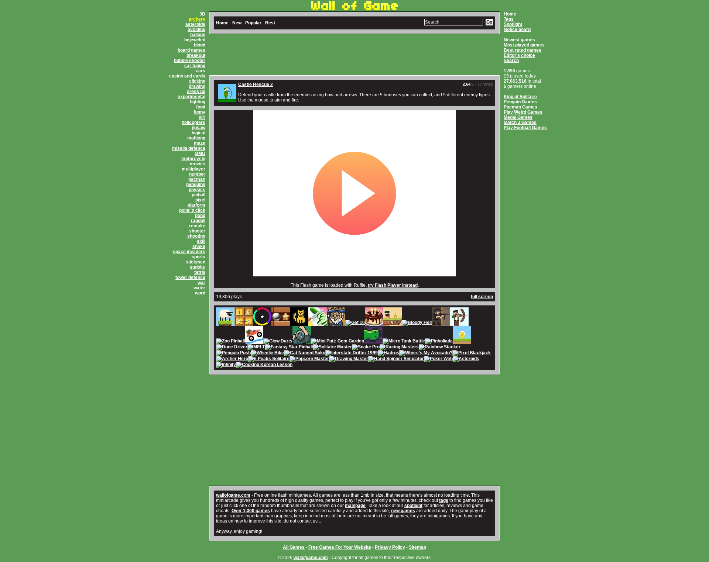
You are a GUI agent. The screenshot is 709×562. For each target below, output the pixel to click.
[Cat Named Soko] (304, 353)
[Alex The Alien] (462, 341)
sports (198, 256)
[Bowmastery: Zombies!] (459, 323)
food (200, 107)
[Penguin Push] (233, 353)
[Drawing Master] (348, 359)
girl (202, 117)
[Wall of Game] (354, 8)
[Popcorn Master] (309, 359)
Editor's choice (519, 55)
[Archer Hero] (232, 359)
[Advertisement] (354, 54)
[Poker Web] (438, 359)
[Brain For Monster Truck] (254, 341)
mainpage (355, 505)
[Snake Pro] (366, 347)
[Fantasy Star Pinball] (289, 347)
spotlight (413, 505)
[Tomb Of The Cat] (299, 323)
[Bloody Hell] (417, 323)
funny (199, 112)
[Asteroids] (466, 359)
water (199, 287)
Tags (509, 19)
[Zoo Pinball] (230, 341)
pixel (200, 200)
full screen (482, 296)
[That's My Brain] (301, 341)
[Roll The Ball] (280, 323)
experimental (191, 96)
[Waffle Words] (243, 323)
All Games (294, 547)
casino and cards (187, 76)
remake (197, 225)
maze (199, 143)
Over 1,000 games (251, 510)
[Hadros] (388, 353)
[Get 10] (355, 323)
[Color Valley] (262, 323)
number (197, 174)
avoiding (196, 29)
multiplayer (193, 169)
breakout (195, 55)
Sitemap (417, 547)
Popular (253, 22)
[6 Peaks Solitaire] (269, 359)
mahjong (196, 138)
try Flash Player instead (393, 285)
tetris (199, 272)
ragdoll (198, 220)
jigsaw (198, 127)
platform (196, 205)
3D (202, 14)
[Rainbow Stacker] (439, 347)
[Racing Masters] (399, 347)
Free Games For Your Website (339, 547)
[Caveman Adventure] (392, 323)
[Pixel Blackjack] (471, 353)
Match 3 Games (520, 122)
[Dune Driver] (231, 347)
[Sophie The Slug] (373, 341)
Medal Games (518, 117)
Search (511, 60)
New (237, 22)
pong (200, 215)
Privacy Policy (390, 547)
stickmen (195, 262)
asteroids (195, 24)
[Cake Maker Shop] (374, 323)
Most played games (524, 45)
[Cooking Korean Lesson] (264, 365)
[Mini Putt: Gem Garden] (337, 341)
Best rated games (522, 50)
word (200, 293)
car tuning (194, 65)
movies (197, 163)
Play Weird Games (523, 112)
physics (197, 189)
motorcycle (193, 158)
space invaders (189, 251)
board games (191, 50)
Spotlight (513, 24)
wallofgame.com (233, 495)
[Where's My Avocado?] (425, 353)
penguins (195, 184)
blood (199, 45)
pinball (198, 194)
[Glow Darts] (277, 341)
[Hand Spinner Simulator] (396, 359)
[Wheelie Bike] (267, 353)
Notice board (517, 29)
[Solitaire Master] (332, 347)
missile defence (188, 148)
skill (201, 241)
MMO (200, 153)
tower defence (190, 277)
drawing (197, 86)
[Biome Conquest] (336, 323)
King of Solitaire (520, 96)
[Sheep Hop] (225, 323)
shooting (196, 236)
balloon (197, 34)
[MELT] (256, 347)
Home (510, 14)
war (201, 282)
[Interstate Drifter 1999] (351, 353)
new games (403, 510)
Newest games (519, 39)
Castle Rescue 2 (255, 84)
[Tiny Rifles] (441, 323)
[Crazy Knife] (317, 323)
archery (197, 19)
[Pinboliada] (439, 341)
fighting (197, 101)
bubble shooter (189, 60)
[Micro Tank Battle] (404, 341)
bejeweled (194, 39)
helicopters (193, 122)
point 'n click (192, 210)
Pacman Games (520, 107)
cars (200, 70)
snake (198, 246)
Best (270, 22)
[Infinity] (226, 365)
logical (198, 132)
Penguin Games (520, 101)
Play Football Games (525, 127)
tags (443, 500)
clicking (197, 81)
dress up (196, 91)
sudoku (197, 267)
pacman (196, 179)
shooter (197, 231)
